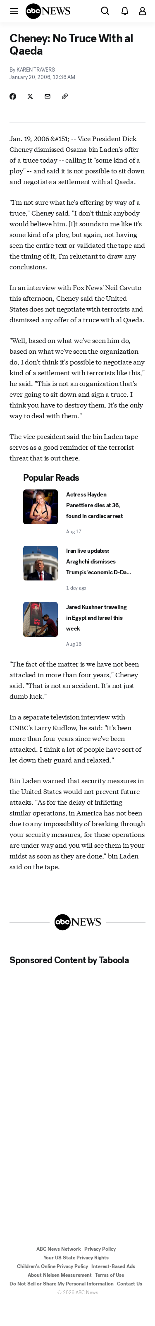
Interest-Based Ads (113, 1266)
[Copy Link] (65, 96)
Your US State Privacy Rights (76, 1257)
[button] (14, 10)
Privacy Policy (100, 1249)
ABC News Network (58, 1249)
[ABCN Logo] (48, 11)
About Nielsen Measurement (60, 1275)
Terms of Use (109, 1275)
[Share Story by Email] (47, 96)
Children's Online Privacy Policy (52, 1266)
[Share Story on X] (30, 96)
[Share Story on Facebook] (13, 96)
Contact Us (129, 1283)
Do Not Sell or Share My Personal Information (62, 1283)
